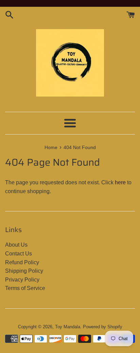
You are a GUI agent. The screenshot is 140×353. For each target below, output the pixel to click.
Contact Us (18, 253)
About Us (16, 245)
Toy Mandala (67, 326)
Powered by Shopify (102, 326)
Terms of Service (25, 288)
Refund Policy (22, 262)
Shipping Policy (24, 271)
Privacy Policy (22, 280)
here (120, 182)
